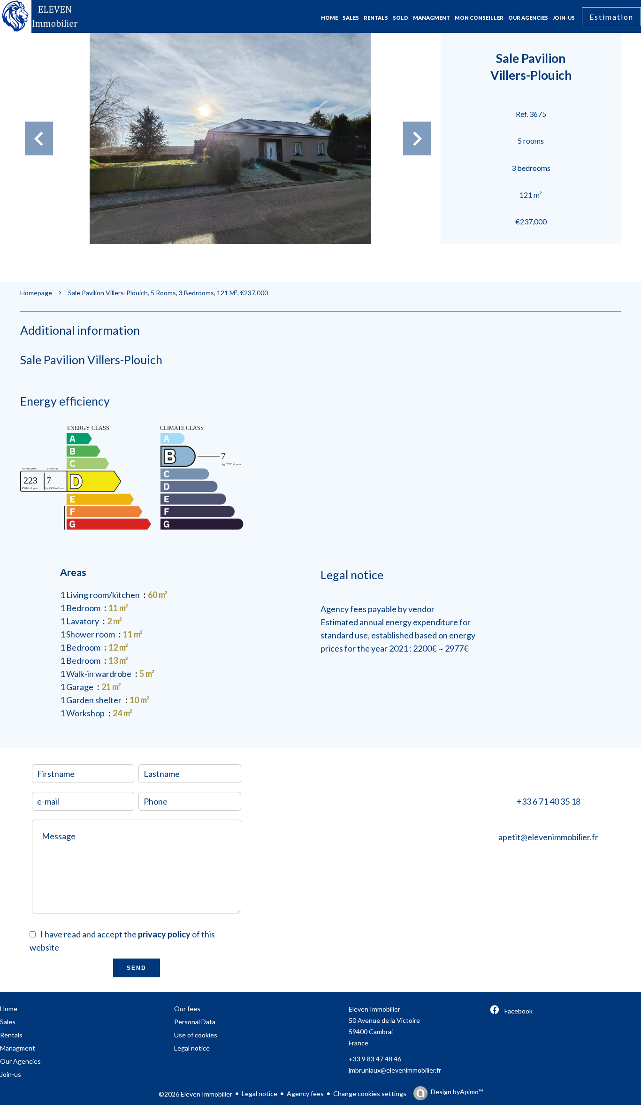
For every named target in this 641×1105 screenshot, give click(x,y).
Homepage (36, 293)
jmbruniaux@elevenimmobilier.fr (395, 1070)
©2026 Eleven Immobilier (195, 1094)
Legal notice (259, 1093)
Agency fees (305, 1093)
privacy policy (164, 934)
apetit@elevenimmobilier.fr (548, 837)
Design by (457, 1092)
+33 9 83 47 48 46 (375, 1059)
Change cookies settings (369, 1093)
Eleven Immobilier (374, 1009)
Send (136, 968)
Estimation (611, 16)
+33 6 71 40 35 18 (548, 801)
